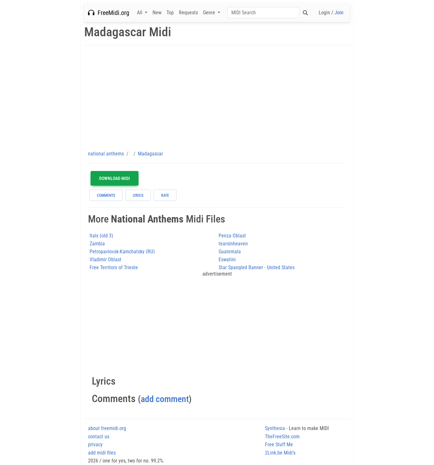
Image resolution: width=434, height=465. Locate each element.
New (157, 13)
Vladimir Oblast (105, 259)
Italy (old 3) (101, 236)
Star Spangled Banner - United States (257, 267)
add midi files (102, 453)
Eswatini (227, 259)
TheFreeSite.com (282, 437)
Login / (331, 13)
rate (165, 195)
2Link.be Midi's (280, 453)
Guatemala (230, 252)
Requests (188, 13)
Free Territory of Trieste (114, 267)
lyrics (138, 195)
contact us (98, 437)
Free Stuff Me (279, 444)
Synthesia (275, 428)
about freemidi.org (107, 428)
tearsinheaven (233, 244)
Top (170, 13)
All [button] (140, 13)
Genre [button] (209, 13)
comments (106, 195)
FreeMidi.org (111, 13)
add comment (165, 399)
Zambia (97, 244)
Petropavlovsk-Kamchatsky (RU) (122, 252)
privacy (95, 444)
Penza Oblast (232, 236)
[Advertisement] (217, 97)
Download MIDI (114, 178)
